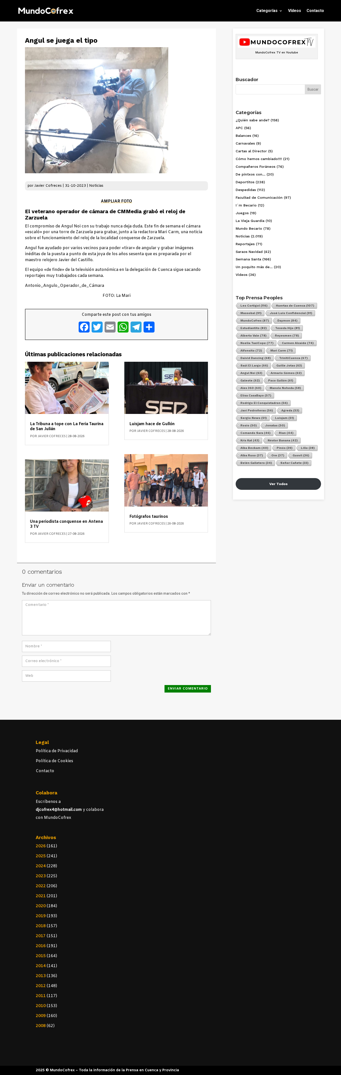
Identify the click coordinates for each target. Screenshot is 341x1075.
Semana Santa (248, 259)
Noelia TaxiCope (257, 343)
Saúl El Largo (254, 365)
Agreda (290, 410)
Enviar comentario (188, 689)
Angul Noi (251, 373)
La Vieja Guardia (250, 221)
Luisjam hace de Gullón (152, 424)
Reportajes (245, 244)
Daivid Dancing (255, 358)
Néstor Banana (283, 440)
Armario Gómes (286, 373)
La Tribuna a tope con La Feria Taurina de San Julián (66, 426)
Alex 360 (250, 388)
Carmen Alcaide (298, 343)
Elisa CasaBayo (255, 395)
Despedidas (246, 190)
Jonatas (275, 425)
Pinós (285, 448)
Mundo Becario (249, 228)
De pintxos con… (250, 174)
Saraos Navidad (249, 252)
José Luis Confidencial (291, 313)
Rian (286, 433)
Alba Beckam (254, 448)
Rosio (248, 425)
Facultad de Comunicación (259, 197)
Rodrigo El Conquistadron (264, 403)
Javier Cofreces (48, 185)
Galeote (250, 380)
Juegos (242, 213)
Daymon (287, 320)
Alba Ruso (251, 455)
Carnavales (245, 143)
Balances (243, 136)
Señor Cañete (294, 463)
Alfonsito (251, 350)
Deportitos (245, 182)
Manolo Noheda (285, 388)
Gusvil (301, 455)
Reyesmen (287, 335)
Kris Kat (249, 440)
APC (239, 128)
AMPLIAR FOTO (116, 201)
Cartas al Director (251, 151)
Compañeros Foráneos (255, 167)
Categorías (267, 10)
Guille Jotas (289, 365)
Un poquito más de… (254, 267)
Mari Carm (281, 350)
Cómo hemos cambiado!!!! (259, 159)
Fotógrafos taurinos (148, 516)
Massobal (251, 313)
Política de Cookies (54, 761)
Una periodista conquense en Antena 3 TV (66, 524)
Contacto (315, 10)
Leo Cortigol (254, 305)
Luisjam (284, 418)
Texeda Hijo (287, 328)
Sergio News (253, 418)
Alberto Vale (253, 335)
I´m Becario (246, 205)
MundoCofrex (254, 320)
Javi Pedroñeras (256, 410)
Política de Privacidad (57, 751)
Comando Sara (255, 433)
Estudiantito (253, 328)
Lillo (308, 448)
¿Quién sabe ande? (252, 120)
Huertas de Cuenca (295, 305)
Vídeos (294, 10)
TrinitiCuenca (293, 358)
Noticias (96, 185)
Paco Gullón (280, 380)
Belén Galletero (256, 463)
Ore (277, 455)
